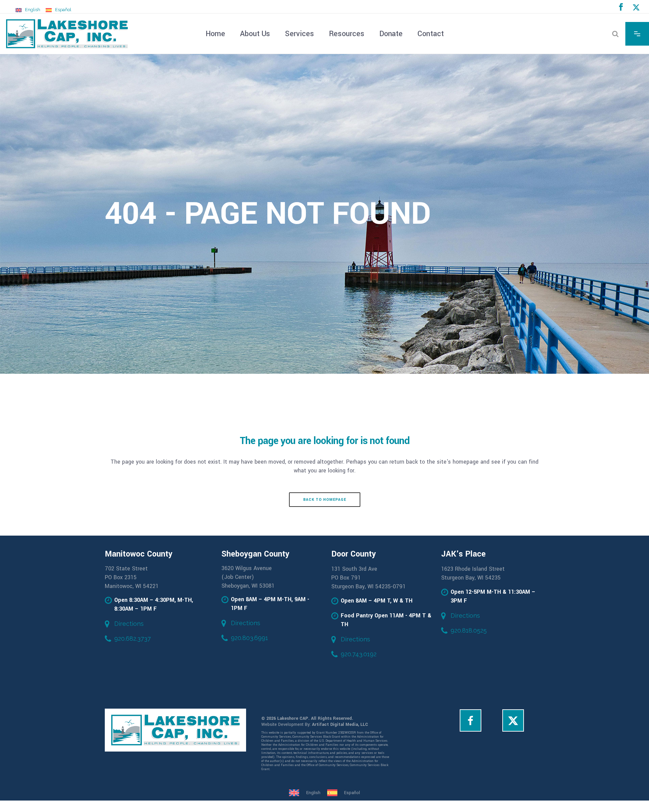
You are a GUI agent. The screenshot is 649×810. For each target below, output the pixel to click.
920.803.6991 (249, 637)
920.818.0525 (469, 630)
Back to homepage (324, 499)
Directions (129, 623)
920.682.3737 (132, 638)
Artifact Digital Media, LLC (340, 724)
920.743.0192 (359, 654)
